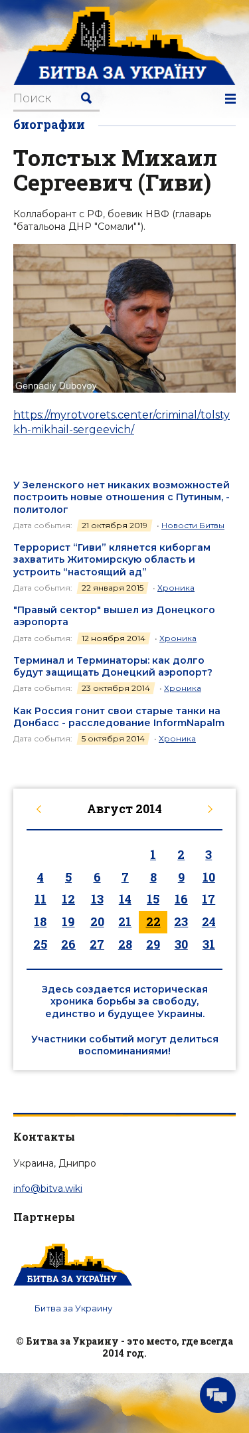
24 (209, 921)
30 (181, 944)
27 (97, 944)
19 (68, 921)
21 (124, 921)
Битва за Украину (73, 1308)
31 (209, 944)
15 (153, 899)
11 (40, 899)
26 (68, 944)
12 (68, 899)
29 (153, 944)
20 (97, 921)
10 (209, 877)
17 (208, 899)
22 (153, 921)
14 (125, 899)
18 (40, 921)
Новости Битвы (192, 525)
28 (125, 944)
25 (40, 944)
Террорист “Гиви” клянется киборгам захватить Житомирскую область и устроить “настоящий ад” (111, 559)
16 (181, 899)
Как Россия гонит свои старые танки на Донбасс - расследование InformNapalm (118, 717)
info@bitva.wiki (47, 1188)
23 (181, 921)
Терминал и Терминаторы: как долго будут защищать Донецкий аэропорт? (112, 666)
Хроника (176, 588)
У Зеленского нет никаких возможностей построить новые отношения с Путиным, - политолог (121, 497)
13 (97, 899)
